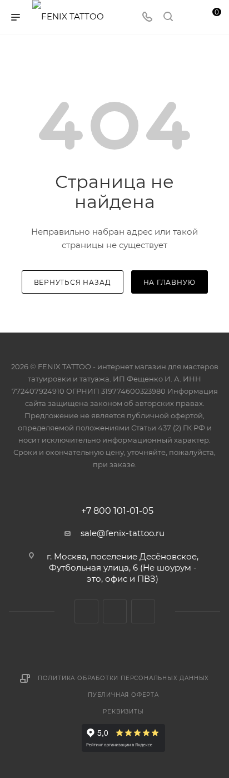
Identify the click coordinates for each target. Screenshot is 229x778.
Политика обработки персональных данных (123, 678)
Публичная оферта (123, 694)
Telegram (115, 611)
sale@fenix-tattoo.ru (123, 533)
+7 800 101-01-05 (117, 511)
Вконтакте (86, 611)
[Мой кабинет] (189, 17)
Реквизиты (123, 711)
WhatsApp (143, 611)
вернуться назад (72, 282)
